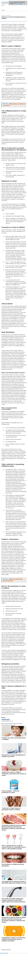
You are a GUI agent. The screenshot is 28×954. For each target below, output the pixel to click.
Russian (2, 953)
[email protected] (18, 3)
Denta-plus (5, 2)
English (3, 10)
